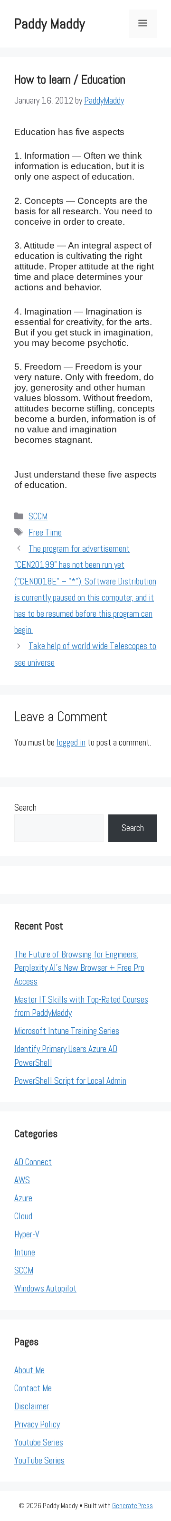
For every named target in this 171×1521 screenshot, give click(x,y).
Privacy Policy (37, 1424)
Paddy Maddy (49, 24)
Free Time (45, 532)
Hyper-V (26, 1234)
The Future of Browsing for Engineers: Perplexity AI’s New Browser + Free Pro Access (79, 967)
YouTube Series (39, 1460)
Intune (24, 1252)
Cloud (23, 1216)
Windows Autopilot (45, 1288)
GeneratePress (132, 1505)
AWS (22, 1180)
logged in (71, 742)
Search (25, 807)
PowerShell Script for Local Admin (70, 1081)
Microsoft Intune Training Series (66, 1031)
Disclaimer (31, 1406)
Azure (23, 1198)
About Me (29, 1370)
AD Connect (33, 1162)
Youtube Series (38, 1442)
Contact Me (33, 1388)
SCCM (38, 516)
